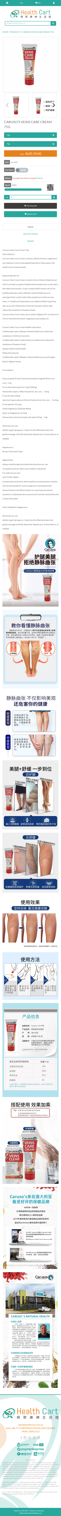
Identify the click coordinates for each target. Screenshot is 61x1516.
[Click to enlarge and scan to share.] (50, 190)
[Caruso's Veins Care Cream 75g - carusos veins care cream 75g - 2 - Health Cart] (44, 105)
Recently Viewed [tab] (30, 234)
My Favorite (31, 206)
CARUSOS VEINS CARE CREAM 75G (38, 32)
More (39, 178)
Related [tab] (30, 241)
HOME (5, 32)
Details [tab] (31, 227)
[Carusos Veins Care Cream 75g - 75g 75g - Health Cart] (30, 64)
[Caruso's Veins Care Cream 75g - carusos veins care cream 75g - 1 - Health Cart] (16, 105)
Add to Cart (32, 214)
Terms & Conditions (36, 1511)
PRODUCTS (15, 32)
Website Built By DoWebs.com (31, 1513)
